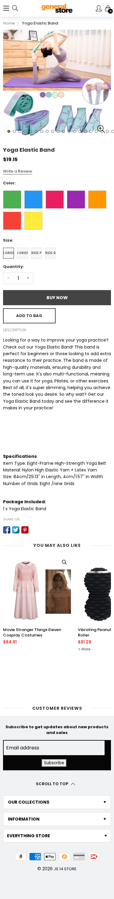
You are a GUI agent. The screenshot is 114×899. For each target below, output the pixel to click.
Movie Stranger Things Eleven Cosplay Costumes (32, 632)
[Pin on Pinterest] (25, 530)
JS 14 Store (65, 869)
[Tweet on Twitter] (15, 530)
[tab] (57, 802)
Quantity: (13, 266)
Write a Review (17, 171)
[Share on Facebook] (6, 530)
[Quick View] (64, 562)
